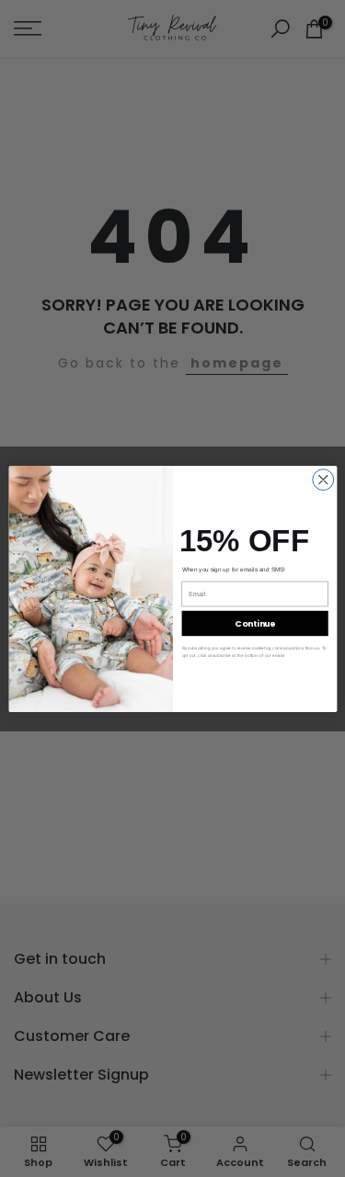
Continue (254, 623)
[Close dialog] (322, 479)
